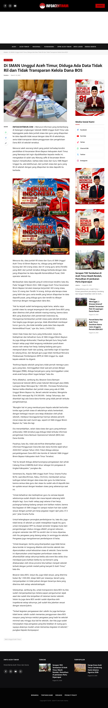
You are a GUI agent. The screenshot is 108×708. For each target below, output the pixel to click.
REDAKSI (100, 6)
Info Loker (78, 47)
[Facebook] (6, 138)
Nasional (36, 47)
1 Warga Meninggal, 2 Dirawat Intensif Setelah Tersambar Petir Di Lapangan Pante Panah (96, 305)
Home (6, 52)
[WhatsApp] (6, 132)
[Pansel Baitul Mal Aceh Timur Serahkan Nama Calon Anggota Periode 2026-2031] (81, 322)
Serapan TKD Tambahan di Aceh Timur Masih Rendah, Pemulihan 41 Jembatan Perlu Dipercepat (88, 277)
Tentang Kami (47, 695)
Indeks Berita (90, 47)
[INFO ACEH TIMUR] (54, 6)
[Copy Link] (6, 143)
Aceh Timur (24, 47)
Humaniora (49, 47)
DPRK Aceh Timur (64, 47)
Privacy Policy (71, 695)
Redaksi (6, 75)
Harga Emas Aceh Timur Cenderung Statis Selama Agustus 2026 (95, 669)
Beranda (34, 695)
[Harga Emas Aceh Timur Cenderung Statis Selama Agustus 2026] (80, 668)
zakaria (77, 285)
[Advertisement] (54, 27)
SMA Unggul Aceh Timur (13, 639)
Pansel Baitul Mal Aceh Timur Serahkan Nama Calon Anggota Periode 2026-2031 (96, 324)
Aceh (14, 47)
